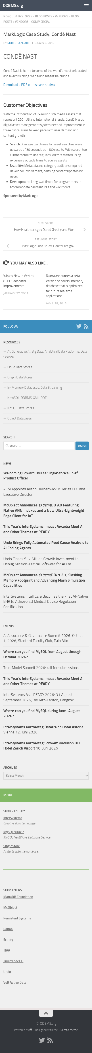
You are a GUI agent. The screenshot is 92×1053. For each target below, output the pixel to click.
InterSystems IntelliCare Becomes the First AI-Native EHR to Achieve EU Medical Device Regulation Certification (45, 601)
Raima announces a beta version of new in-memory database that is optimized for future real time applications (64, 286)
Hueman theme (68, 1030)
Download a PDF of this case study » (29, 85)
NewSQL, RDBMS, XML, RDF (27, 398)
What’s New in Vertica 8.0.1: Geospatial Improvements (18, 281)
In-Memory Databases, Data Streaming (34, 388)
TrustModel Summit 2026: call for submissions (41, 667)
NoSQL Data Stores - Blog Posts (27, 16)
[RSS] (86, 326)
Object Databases (19, 418)
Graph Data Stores (20, 377)
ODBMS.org (13, 5)
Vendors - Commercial (32, 22)
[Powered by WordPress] (30, 1029)
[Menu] (86, 5)
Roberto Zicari (18, 43)
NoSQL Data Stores (20, 408)
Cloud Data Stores (19, 367)
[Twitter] (79, 326)
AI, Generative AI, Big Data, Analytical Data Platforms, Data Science (45, 354)
